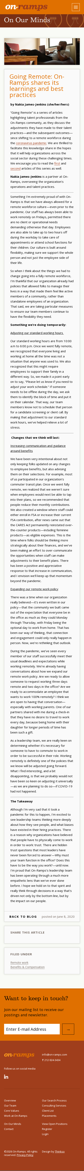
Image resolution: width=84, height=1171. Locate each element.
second (15, 168)
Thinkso (60, 1151)
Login (45, 1134)
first (57, 163)
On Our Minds (12, 1124)
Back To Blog (23, 916)
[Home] (23, 7)
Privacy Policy (25, 1155)
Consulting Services (54, 1105)
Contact (8, 1129)
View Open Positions (54, 1124)
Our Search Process (54, 1100)
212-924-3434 (51, 1060)
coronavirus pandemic (31, 143)
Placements (49, 1116)
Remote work (19, 962)
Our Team (10, 1105)
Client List (48, 1110)
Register (47, 1129)
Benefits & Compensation (27, 967)
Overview (10, 1100)
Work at (15, 1116)
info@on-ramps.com (54, 1054)
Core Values (11, 1110)
